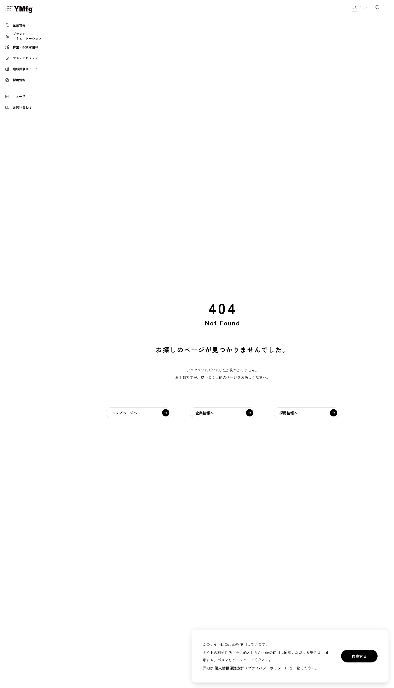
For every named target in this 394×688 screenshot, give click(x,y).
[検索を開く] (377, 7)
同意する (359, 656)
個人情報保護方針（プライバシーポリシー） (251, 668)
